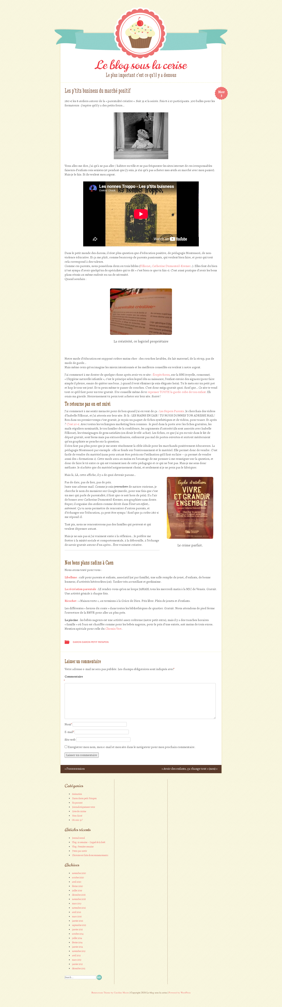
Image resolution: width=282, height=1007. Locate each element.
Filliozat (145, 266)
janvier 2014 (77, 946)
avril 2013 (76, 955)
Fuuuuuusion (75, 769)
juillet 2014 (77, 938)
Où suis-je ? (77, 820)
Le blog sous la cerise (141, 65)
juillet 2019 (77, 890)
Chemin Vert (113, 629)
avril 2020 (76, 881)
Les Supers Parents (171, 411)
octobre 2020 (78, 877)
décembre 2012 (78, 968)
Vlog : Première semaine (83, 846)
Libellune (71, 577)
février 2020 (77, 886)
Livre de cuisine (79, 811)
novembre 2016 (79, 907)
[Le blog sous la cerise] (141, 60)
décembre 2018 (79, 894)
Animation (77, 794)
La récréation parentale (80, 589)
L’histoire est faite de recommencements (90, 855)
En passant (77, 802)
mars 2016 (77, 916)
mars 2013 (76, 959)
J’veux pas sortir (79, 851)
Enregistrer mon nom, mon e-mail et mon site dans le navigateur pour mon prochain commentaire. (131, 747)
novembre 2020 (79, 873)
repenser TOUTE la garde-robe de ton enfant (177, 392)
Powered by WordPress (180, 992)
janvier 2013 (77, 964)
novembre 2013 (78, 951)
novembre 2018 (79, 899)
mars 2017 (76, 903)
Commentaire (73, 678)
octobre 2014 (77, 933)
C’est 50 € (73, 424)
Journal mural (78, 838)
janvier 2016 (77, 920)
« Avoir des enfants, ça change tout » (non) (189, 769)
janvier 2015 (77, 929)
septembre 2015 (79, 925)
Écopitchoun (161, 375)
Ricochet (70, 601)
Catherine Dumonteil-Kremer (171, 266)
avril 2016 (76, 912)
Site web (70, 740)
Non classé (77, 815)
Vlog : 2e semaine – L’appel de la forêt (88, 842)
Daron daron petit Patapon (91, 642)
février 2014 (77, 942)
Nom (68, 724)
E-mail (69, 732)
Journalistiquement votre (83, 807)
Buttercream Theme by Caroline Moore (110, 992)
